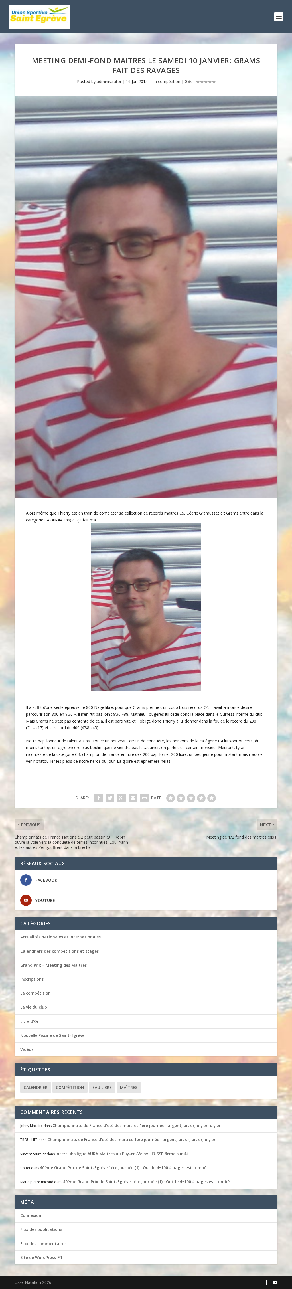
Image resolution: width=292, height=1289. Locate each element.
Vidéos (26, 1049)
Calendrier (36, 1087)
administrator (109, 81)
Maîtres (128, 1087)
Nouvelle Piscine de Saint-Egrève (52, 1035)
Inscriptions (32, 979)
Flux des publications (41, 1229)
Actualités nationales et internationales (60, 937)
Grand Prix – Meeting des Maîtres (53, 965)
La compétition (166, 81)
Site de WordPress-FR (41, 1257)
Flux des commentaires (43, 1243)
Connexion (30, 1215)
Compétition (70, 1087)
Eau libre (102, 1087)
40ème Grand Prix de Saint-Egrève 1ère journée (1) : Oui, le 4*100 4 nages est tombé (123, 1167)
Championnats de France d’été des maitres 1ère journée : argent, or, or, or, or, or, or (136, 1125)
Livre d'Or (29, 1021)
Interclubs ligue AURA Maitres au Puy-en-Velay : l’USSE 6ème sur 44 (122, 1153)
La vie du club (33, 1007)
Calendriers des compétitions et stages (59, 951)
